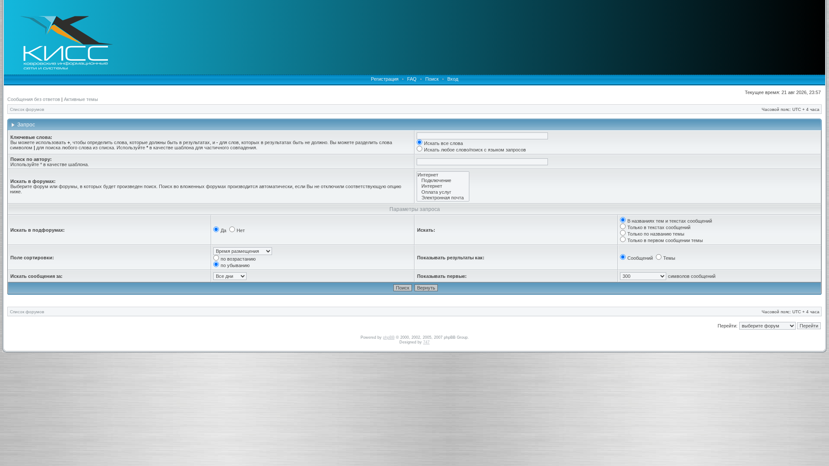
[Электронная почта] (443, 198)
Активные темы (81, 99)
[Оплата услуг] (443, 192)
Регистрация (385, 79)
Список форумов (27, 109)
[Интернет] (443, 175)
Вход (452, 79)
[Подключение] (443, 180)
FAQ (412, 79)
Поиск (432, 79)
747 (426, 342)
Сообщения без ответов (33, 99)
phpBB (389, 337)
